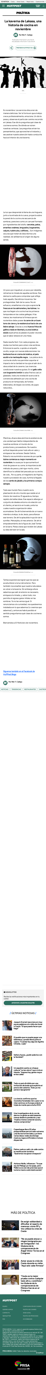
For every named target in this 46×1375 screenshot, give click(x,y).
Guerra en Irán (40, 1)
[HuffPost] (10, 1300)
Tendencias (16, 689)
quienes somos (8, 1309)
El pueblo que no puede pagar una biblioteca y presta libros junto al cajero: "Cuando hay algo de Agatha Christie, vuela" (29, 1040)
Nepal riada (30, 1)
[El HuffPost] (14, 5)
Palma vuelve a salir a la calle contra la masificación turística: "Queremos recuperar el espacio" (28, 1151)
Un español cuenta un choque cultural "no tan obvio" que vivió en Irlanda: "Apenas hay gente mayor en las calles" (28, 1071)
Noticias (4, 689)
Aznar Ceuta (20, 1)
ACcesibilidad (27, 1319)
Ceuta (13, 1)
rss (4, 1319)
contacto (6, 1313)
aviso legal (27, 1313)
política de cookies (29, 1309)
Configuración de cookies (32, 1306)
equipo (5, 1306)
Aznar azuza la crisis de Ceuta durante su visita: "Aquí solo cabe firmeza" (32, 1263)
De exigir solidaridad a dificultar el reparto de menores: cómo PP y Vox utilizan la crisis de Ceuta (31, 1226)
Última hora (38, 6)
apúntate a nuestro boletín (23, 1003)
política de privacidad (30, 1316)
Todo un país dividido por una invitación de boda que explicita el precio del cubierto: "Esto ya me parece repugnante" (28, 1086)
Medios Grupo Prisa (23, 1369)
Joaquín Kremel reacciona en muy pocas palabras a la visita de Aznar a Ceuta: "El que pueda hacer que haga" (28, 1025)
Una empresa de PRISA (23, 1364)
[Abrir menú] (3, 6)
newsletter (7, 1316)
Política (23, 13)
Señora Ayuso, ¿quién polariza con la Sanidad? (28, 1056)
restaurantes (30, 689)
